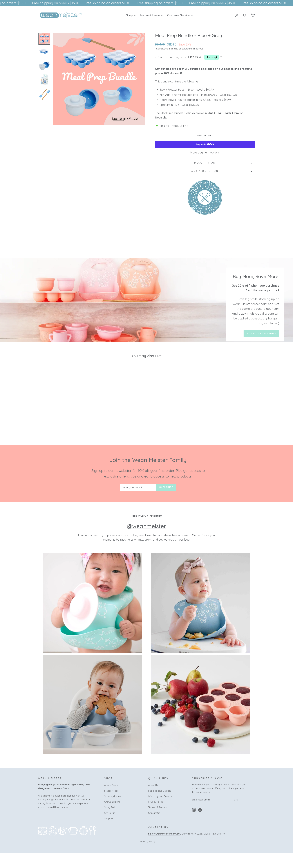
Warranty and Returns (160, 796)
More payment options (205, 152)
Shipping (173, 48)
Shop (129, 15)
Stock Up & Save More (261, 333)
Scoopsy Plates (112, 796)
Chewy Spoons (112, 801)
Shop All (108, 818)
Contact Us (154, 812)
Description (205, 162)
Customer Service (178, 15)
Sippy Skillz (110, 807)
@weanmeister (146, 526)
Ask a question (204, 171)
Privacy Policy (155, 801)
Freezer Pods (111, 790)
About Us (153, 785)
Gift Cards (109, 812)
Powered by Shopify (146, 841)
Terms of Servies (157, 807)
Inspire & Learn (150, 15)
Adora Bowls (111, 785)
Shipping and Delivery (159, 790)
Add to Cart (64, 413)
